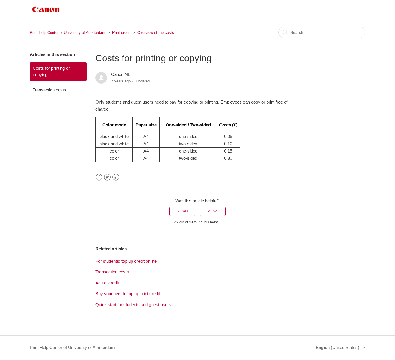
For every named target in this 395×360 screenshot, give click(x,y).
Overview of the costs (155, 32)
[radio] (182, 211)
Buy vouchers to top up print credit (127, 293)
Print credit (121, 32)
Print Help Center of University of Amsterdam (67, 32)
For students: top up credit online (126, 261)
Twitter (107, 177)
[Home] (46, 13)
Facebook (99, 177)
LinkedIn (115, 177)
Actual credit (107, 282)
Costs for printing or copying (51, 71)
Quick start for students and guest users (133, 304)
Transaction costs (49, 89)
